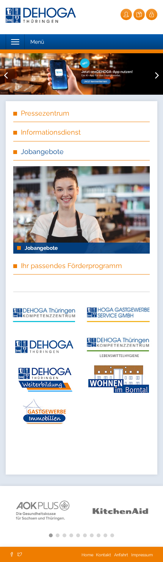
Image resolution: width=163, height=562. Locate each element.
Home (88, 554)
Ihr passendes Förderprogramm (71, 266)
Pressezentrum (45, 113)
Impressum (142, 554)
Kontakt (103, 554)
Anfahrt (121, 554)
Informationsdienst (51, 132)
